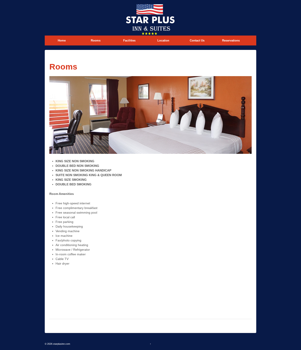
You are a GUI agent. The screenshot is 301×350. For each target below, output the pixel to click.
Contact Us (197, 40)
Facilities (129, 40)
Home (62, 40)
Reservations (231, 40)
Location (163, 40)
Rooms (95, 40)
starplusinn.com (61, 343)
